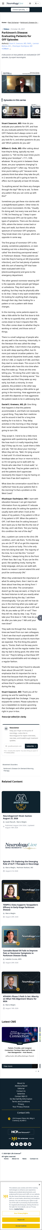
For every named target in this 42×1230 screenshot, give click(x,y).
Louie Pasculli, (10, 822)
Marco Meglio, (10, 867)
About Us (21, 1083)
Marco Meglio (21, 822)
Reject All (21, 1220)
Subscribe (30, 746)
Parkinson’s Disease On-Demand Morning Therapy (18, 769)
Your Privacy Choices (21, 1107)
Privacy (21, 1104)
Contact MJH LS (21, 1096)
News (24, 1159)
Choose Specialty (19, 9)
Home (4, 22)
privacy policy (10, 752)
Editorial (21, 1088)
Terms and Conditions (21, 1101)
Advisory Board (21, 1086)
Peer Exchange (13, 22)
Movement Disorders (10, 765)
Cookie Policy (18, 1209)
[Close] (39, 1184)
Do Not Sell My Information (21, 1099)
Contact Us (21, 1091)
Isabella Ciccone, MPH (13, 959)
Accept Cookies (21, 1226)
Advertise (21, 1093)
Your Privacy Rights (21, 1213)
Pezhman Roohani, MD (25, 867)
